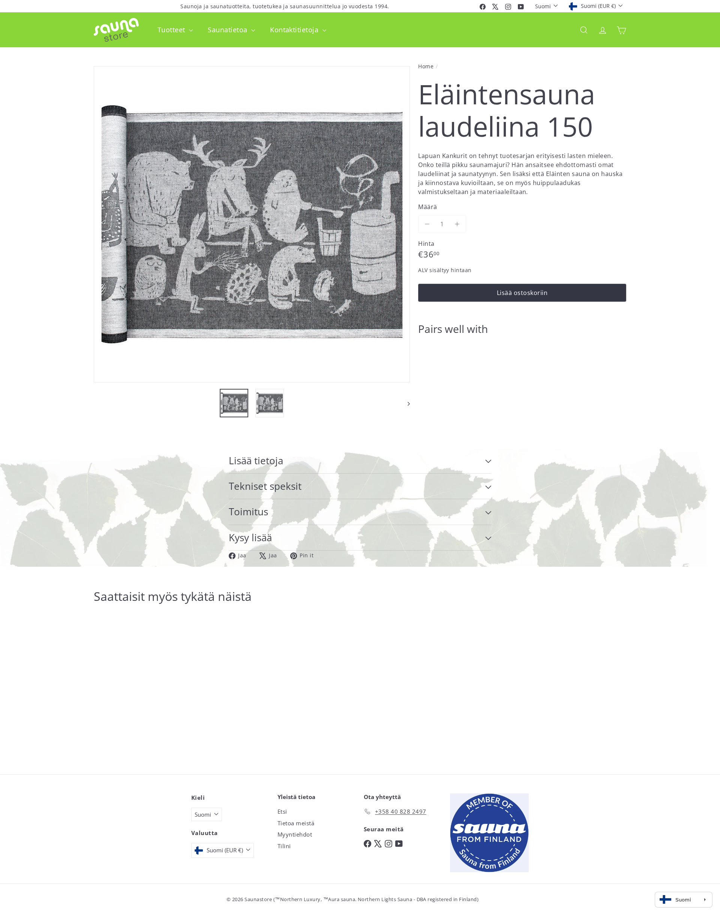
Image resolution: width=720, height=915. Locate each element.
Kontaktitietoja (295, 29)
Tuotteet (172, 29)
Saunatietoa (228, 29)
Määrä (427, 207)
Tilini (284, 846)
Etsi (282, 811)
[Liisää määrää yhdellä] (457, 224)
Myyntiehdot (295, 834)
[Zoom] (252, 224)
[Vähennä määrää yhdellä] (427, 224)
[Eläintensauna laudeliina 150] (522, 367)
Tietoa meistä (296, 823)
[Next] (405, 403)
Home (426, 66)
